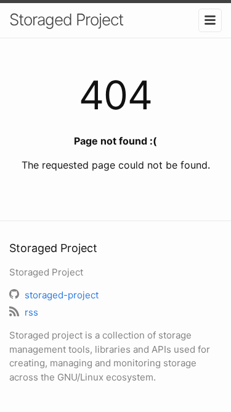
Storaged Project (66, 19)
